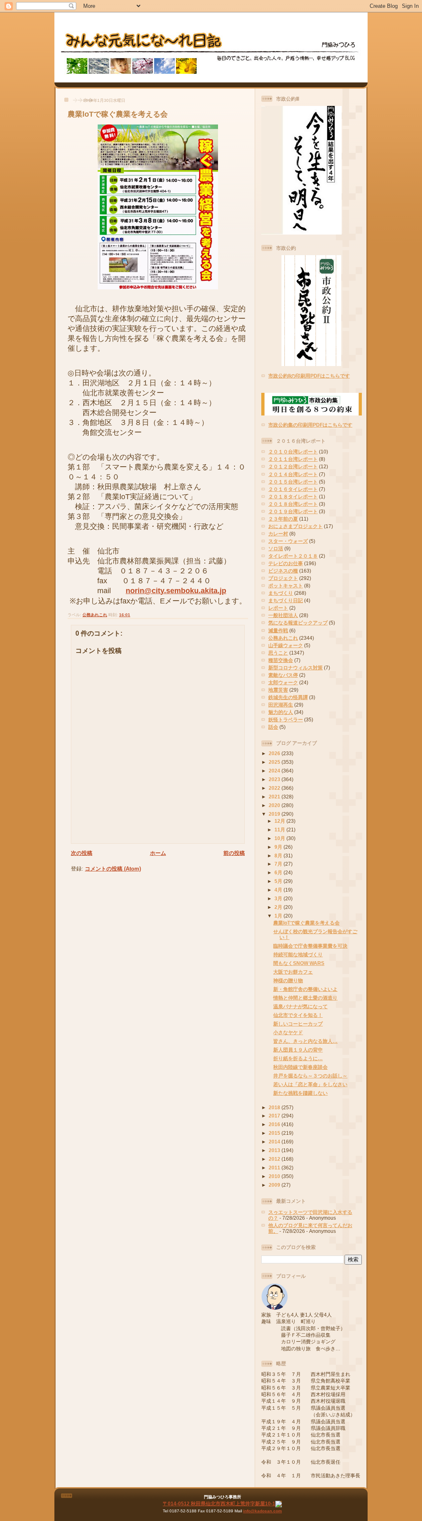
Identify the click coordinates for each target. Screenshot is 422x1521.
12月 (280, 821)
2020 (275, 805)
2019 (275, 814)
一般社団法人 (283, 615)
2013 (275, 1150)
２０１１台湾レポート (293, 459)
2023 (275, 779)
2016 (275, 1124)
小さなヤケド (288, 1032)
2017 (275, 1115)
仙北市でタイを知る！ (298, 1015)
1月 (279, 915)
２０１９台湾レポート (293, 511)
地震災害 (278, 689)
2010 (275, 1176)
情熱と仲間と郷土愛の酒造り (305, 997)
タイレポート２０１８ (293, 556)
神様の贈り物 (288, 980)
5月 (279, 881)
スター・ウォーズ (288, 541)
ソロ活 (275, 548)
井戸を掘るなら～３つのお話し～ (310, 1075)
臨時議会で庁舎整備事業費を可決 (310, 945)
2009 (275, 1185)
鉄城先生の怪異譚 (288, 697)
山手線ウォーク (285, 645)
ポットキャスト (285, 585)
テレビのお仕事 (285, 563)
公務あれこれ (94, 615)
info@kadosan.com (262, 1511)
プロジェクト (283, 578)
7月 (279, 863)
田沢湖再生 (280, 704)
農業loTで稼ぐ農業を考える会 (118, 114)
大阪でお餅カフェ (293, 971)
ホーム (158, 853)
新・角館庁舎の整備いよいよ (305, 989)
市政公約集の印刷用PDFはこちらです (310, 424)
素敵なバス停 (283, 675)
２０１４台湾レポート (293, 474)
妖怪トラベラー (285, 719)
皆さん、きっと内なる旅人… (305, 1041)
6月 (279, 872)
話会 (273, 727)
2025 (275, 762)
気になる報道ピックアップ (298, 622)
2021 (275, 796)
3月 (279, 898)
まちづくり (280, 593)
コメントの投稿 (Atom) (113, 869)
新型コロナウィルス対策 (295, 667)
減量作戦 (278, 630)
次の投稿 (81, 853)
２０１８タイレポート (293, 496)
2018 (275, 1107)
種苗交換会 (280, 660)
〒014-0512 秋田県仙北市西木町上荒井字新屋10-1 (219, 1503)
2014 (275, 1141)
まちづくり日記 (285, 600)
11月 (280, 829)
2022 (275, 788)
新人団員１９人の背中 (298, 1049)
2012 (275, 1159)
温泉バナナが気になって (300, 1006)
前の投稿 (234, 853)
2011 (275, 1167)
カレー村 (278, 533)
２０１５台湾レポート (293, 481)
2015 (275, 1133)
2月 (279, 907)
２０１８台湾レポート (293, 504)
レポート (278, 607)
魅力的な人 (280, 712)
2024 (275, 770)
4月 (279, 889)
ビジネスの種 (283, 570)
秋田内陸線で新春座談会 (300, 1067)
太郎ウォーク (283, 682)
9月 (279, 847)
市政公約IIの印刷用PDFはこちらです (309, 375)
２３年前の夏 (283, 518)
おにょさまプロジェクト (295, 526)
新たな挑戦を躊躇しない (300, 1093)
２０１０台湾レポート (293, 451)
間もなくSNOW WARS (298, 963)
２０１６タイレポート (293, 489)
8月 (279, 855)
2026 (275, 753)
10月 (280, 838)
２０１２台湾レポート (293, 466)
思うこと (278, 652)
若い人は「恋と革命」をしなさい (310, 1084)
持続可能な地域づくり (298, 954)
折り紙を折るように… (298, 1058)
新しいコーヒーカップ (298, 1023)
